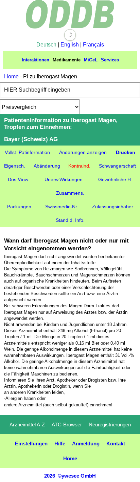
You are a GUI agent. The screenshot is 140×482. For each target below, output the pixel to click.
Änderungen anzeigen (83, 152)
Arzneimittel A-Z (27, 424)
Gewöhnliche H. (115, 179)
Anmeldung (86, 443)
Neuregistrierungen (110, 424)
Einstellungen (31, 443)
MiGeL (91, 59)
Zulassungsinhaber (112, 206)
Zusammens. (70, 193)
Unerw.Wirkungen (64, 179)
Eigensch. (14, 166)
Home (11, 76)
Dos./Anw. (18, 179)
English (69, 44)
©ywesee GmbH (76, 476)
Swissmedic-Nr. (61, 206)
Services (110, 59)
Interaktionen (35, 59)
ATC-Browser (67, 424)
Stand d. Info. (70, 220)
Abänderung (47, 166)
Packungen (19, 206)
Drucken (125, 152)
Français (93, 44)
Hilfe (59, 443)
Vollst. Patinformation (27, 152)
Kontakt (115, 443)
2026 (49, 476)
